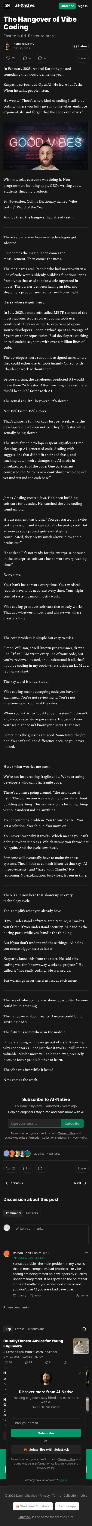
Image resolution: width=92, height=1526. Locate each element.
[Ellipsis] (86, 1252)
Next (77, 1183)
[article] (46, 1351)
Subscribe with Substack (49, 1449)
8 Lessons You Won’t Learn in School (30, 1352)
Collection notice (75, 1495)
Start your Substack (34, 1506)
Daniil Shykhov (24, 44)
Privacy (45, 1495)
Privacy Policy (45, 1468)
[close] (79, 1373)
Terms (56, 1495)
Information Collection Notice (54, 1463)
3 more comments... (17, 1307)
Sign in (83, 6)
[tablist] (21, 1213)
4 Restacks (53, 1154)
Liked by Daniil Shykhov (31, 1257)
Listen (82, 46)
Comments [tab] (13, 1213)
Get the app (67, 1506)
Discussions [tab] (36, 1329)
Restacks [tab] (31, 1213)
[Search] (84, 1329)
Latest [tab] (19, 1329)
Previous (17, 1183)
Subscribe (67, 6)
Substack (24, 1517)
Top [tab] (8, 1329)
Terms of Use (66, 1459)
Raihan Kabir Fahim (27, 1253)
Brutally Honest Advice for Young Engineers (33, 1343)
